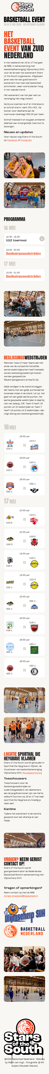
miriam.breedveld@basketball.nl (21, 896)
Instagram (26, 140)
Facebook (12, 140)
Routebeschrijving (32, 773)
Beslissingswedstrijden (23, 253)
